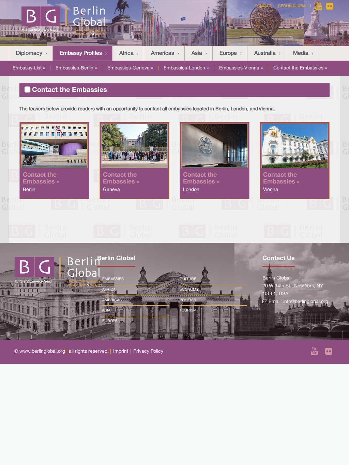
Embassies (113, 279)
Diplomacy (29, 53)
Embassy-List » (29, 68)
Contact (263, 6)
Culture (188, 279)
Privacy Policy (148, 351)
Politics (188, 300)
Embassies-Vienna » (241, 68)
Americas (162, 53)
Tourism (188, 310)
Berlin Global (292, 6)
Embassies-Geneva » (130, 68)
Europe (228, 53)
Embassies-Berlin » (76, 68)
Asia (197, 53)
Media (300, 53)
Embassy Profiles (81, 53)
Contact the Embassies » (300, 68)
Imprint (120, 351)
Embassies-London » (186, 68)
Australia (265, 53)
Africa (126, 53)
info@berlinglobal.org (305, 302)
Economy (189, 289)
